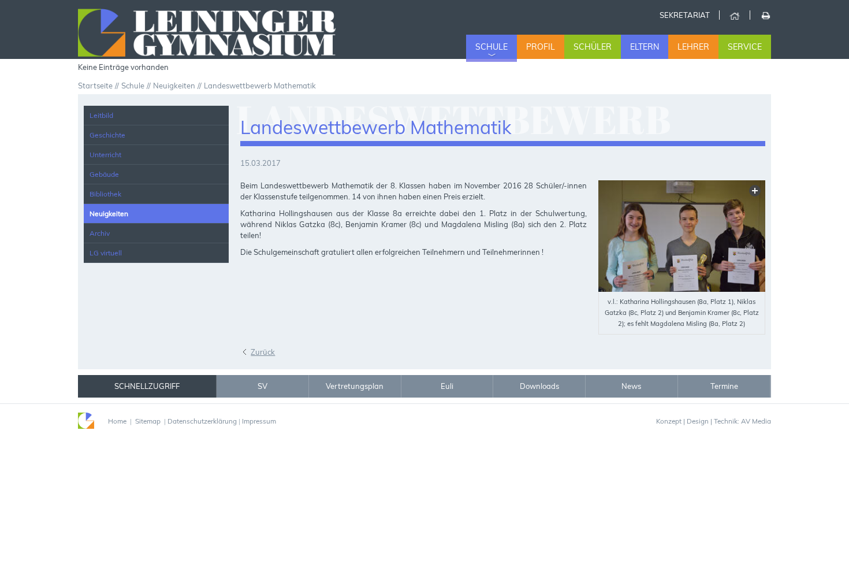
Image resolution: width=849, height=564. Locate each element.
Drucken (765, 15)
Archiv (100, 233)
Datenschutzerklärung (202, 421)
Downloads (539, 386)
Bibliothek (105, 194)
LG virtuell (106, 252)
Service (745, 47)
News (631, 386)
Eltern (644, 47)
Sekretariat (685, 15)
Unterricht (105, 154)
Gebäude (104, 174)
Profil (540, 47)
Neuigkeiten (109, 213)
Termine (724, 386)
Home (734, 15)
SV (262, 386)
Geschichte (107, 135)
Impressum (259, 421)
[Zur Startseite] (221, 31)
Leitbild (101, 115)
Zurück (263, 352)
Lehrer (693, 47)
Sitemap (148, 421)
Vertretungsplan (354, 386)
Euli (447, 386)
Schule (491, 47)
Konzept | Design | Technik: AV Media (713, 421)
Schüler (593, 47)
